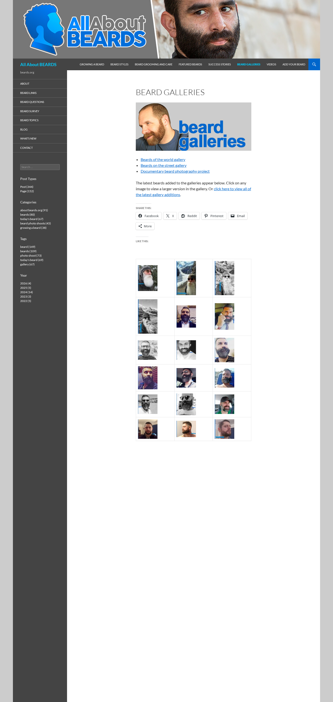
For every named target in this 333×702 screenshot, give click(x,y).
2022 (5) (25, 301)
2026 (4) (25, 283)
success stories (219, 64)
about (24, 83)
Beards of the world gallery (163, 159)
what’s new (28, 138)
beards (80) (27, 214)
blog (24, 129)
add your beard (294, 64)
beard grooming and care (153, 64)
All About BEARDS (38, 64)
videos (271, 64)
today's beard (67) (31, 219)
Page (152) (27, 191)
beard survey (29, 111)
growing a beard (92, 64)
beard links (28, 92)
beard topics (29, 120)
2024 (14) (26, 292)
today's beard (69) (31, 260)
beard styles (119, 64)
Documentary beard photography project (175, 171)
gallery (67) (27, 264)
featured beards (190, 64)
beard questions (32, 101)
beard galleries (248, 64)
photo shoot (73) (31, 255)
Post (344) (26, 187)
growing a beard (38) (33, 228)
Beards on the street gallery (163, 165)
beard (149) (27, 247)
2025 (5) (25, 288)
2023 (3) (25, 296)
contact (26, 147)
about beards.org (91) (34, 210)
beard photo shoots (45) (35, 223)
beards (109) (28, 251)
